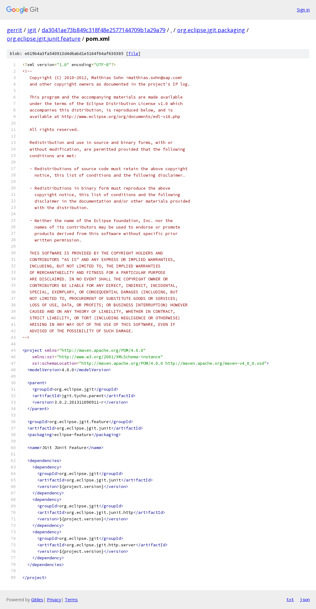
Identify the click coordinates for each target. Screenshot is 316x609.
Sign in (303, 10)
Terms (71, 600)
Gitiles (37, 600)
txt (290, 599)
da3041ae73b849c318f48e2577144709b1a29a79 (103, 30)
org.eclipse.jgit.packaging (211, 30)
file (133, 53)
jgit (31, 30)
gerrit (14, 30)
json (305, 599)
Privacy (54, 600)
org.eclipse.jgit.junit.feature (44, 38)
